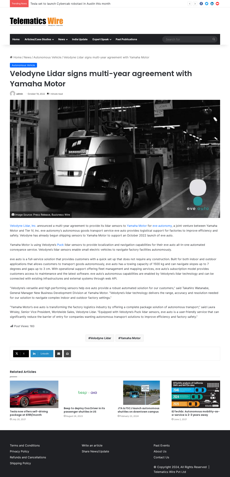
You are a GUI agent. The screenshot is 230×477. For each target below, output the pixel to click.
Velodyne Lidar (100, 338)
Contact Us (161, 457)
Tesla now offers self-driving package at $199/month (29, 413)
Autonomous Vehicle (47, 57)
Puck (60, 244)
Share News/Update (95, 451)
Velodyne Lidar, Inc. (23, 225)
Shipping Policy (20, 463)
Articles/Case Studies (38, 39)
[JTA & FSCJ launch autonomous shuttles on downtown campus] (142, 393)
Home (16, 39)
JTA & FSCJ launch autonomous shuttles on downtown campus (138, 409)
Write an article (92, 445)
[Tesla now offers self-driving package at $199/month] (34, 394)
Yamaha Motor (137, 225)
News (61, 39)
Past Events (162, 445)
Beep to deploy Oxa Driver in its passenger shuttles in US (84, 409)
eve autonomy (162, 225)
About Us (160, 451)
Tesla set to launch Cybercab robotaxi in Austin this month (70, 3)
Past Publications (126, 39)
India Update (80, 39)
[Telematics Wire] (36, 21)
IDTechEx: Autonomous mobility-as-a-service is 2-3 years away (196, 413)
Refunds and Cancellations (28, 457)
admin (19, 93)
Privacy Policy (19, 451)
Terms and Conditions (25, 445)
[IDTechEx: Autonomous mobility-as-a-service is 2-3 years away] (196, 394)
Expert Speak (101, 39)
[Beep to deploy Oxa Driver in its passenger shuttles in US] (88, 393)
